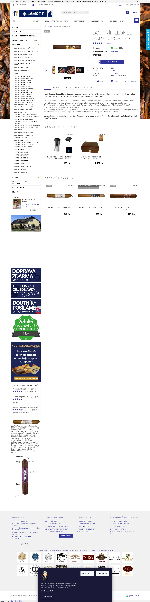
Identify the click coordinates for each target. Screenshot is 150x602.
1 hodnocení (107, 43)
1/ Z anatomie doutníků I (119, 521)
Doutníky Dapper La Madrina (24, 144)
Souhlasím (102, 573)
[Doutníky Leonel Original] (48, 557)
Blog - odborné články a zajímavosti (124, 517)
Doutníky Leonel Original (23, 84)
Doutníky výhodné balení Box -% (26, 51)
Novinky (15, 27)
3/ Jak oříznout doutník (86, 526)
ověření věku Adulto (15, 601)
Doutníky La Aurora (21, 155)
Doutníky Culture (20, 112)
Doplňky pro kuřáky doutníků (57, 21)
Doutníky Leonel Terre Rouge (24, 88)
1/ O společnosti (50, 521)
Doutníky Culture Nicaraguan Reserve (27, 116)
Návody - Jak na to (84, 517)
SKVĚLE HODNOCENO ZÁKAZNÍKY (24, 40)
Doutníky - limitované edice (24, 60)
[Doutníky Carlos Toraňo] (127, 557)
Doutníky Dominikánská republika (23, 64)
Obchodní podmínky (19, 517)
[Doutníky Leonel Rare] (22, 557)
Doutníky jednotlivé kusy (24, 48)
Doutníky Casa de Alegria (23, 104)
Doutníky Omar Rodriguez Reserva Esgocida (24, 136)
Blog (38, 550)
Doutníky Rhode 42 (21, 158)
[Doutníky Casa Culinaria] (35, 570)
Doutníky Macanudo (21, 152)
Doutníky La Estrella (22, 161)
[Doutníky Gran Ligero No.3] (114, 570)
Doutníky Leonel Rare (22, 90)
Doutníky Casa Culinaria (23, 119)
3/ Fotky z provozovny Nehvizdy (56, 526)
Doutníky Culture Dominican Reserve (27, 114)
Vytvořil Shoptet (133, 596)
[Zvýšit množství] (99, 61)
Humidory (36, 21)
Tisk (101, 81)
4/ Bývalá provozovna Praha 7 (56, 529)
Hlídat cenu (132, 81)
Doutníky (23, 21)
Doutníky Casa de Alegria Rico (24, 107)
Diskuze (77, 87)
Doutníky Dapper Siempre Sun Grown (27, 142)
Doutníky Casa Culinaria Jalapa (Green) (27, 125)
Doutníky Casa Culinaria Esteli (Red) (26, 127)
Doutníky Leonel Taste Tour (24, 92)
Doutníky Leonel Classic (22, 76)
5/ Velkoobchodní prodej (54, 531)
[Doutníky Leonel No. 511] (35, 557)
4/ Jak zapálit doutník (85, 529)
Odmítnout (87, 573)
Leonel (16, 74)
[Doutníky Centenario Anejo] (127, 570)
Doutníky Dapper (20, 140)
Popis (47, 87)
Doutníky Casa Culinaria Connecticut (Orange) (26, 122)
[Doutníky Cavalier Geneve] (61, 557)
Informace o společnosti (54, 517)
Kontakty (44, 550)
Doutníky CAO (19, 164)
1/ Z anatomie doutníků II (119, 524)
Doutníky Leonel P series (23, 82)
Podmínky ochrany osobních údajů (102, 550)
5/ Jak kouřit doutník (85, 531)
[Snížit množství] (99, 63)
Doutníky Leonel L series (23, 80)
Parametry (57, 87)
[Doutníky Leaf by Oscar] (75, 557)
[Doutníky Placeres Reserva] (101, 557)
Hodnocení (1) (89, 87)
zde (52, 591)
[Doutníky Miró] (88, 557)
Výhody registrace (69, 550)
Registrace (135, 5)
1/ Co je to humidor (84, 521)
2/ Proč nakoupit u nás (53, 524)
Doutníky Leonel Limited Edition (25, 98)
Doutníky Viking (20, 129)
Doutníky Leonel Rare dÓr (23, 96)
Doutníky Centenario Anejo (24, 132)
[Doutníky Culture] (22, 570)
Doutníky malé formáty (23, 54)
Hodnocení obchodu (116, 21)
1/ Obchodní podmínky (20, 521)
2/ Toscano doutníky (118, 529)
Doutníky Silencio (20, 170)
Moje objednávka (96, 21)
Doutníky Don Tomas (22, 149)
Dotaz (116, 81)
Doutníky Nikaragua (21, 68)
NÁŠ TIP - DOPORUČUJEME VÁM (24, 36)
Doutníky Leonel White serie (24, 78)
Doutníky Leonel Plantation (23, 102)
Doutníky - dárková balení (24, 57)
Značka (68, 87)
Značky (15, 192)
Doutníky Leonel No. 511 (23, 86)
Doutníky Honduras (21, 71)
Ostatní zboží (79, 21)
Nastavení (47, 597)
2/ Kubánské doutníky (118, 526)
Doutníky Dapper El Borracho (24, 146)
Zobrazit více (66, 536)
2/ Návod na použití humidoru (88, 524)
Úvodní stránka (14, 21)
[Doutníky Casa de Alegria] (114, 557)
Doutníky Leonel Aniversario (24, 100)
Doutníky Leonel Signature (23, 94)
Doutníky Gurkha (20, 173)
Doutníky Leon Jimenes (22, 167)
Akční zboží (17, 31)
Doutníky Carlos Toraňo (23, 109)
